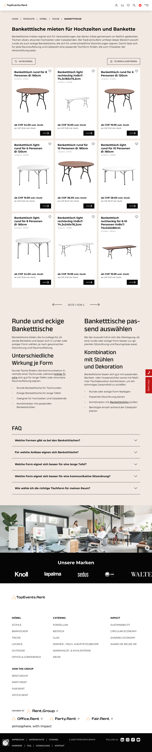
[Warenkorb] (122, 5)
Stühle (17, 624)
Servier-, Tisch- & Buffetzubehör (76, 644)
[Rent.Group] (42, 711)
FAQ (29, 746)
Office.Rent (20, 695)
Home (15, 19)
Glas (56, 637)
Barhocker (20, 631)
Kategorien (25, 61)
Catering (59, 617)
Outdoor (18, 650)
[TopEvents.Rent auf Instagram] (127, 739)
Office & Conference (26, 657)
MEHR (57, 657)
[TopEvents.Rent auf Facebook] (133, 739)
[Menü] (146, 5)
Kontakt (59, 746)
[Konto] (116, 5)
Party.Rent (19, 682)
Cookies (53, 740)
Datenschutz (36, 740)
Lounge (17, 644)
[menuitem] (57, 304)
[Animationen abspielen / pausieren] (147, 548)
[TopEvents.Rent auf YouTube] (138, 739)
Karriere (17, 746)
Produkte (29, 19)
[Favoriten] (128, 5)
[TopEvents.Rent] (15, 5)
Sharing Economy (122, 637)
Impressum (18, 740)
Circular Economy (123, 631)
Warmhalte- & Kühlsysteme (72, 650)
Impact (115, 617)
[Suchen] (134, 5)
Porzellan (60, 624)
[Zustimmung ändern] (5, 742)
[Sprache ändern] (140, 5)
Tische (55, 19)
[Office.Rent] (27, 719)
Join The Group (22, 668)
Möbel (43, 19)
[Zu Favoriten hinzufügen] (50, 71)
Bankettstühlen (119, 402)
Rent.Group (20, 675)
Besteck (58, 631)
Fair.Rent (18, 688)
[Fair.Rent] (99, 719)
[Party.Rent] (64, 719)
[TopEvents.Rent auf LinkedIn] (122, 739)
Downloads (43, 746)
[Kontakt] (148, 372)
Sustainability (120, 624)
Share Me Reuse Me (123, 644)
